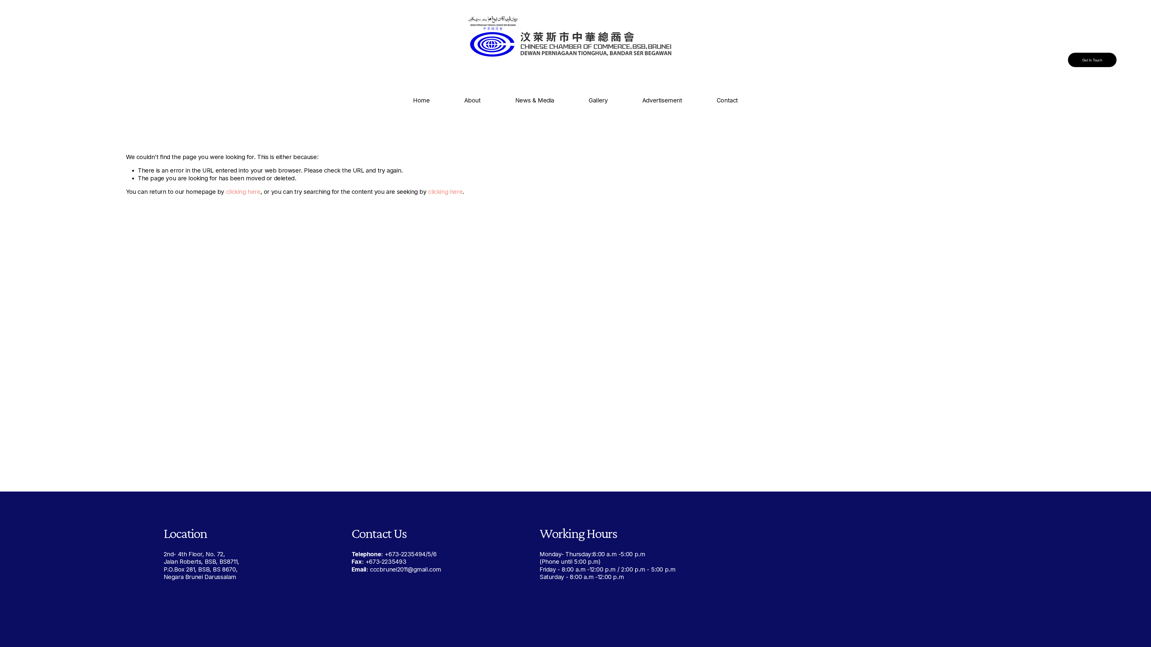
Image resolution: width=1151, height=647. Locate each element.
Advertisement (662, 100)
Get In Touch (1092, 60)
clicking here (243, 191)
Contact (727, 100)
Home (421, 100)
